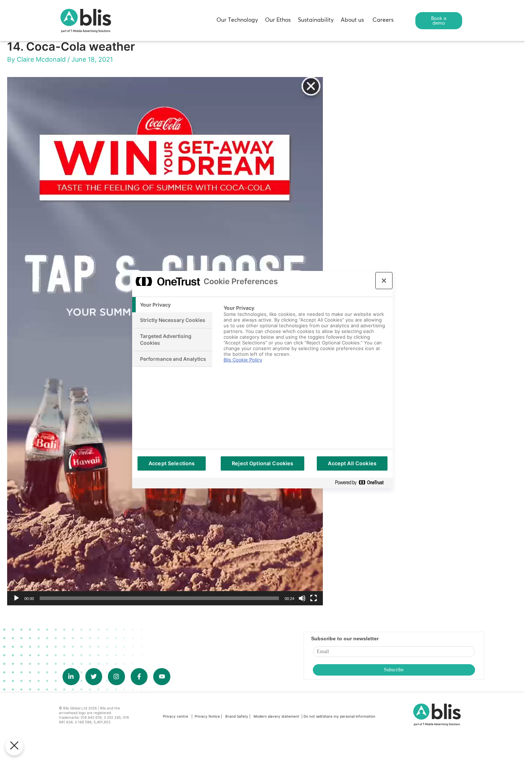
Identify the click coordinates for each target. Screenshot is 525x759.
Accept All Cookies (352, 463)
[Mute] (302, 598)
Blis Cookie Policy (243, 360)
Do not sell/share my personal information (339, 716)
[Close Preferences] (14, 746)
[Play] (16, 598)
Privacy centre (175, 716)
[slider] (159, 598)
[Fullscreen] (313, 598)
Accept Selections (172, 463)
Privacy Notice (207, 716)
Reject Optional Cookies (262, 463)
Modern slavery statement (277, 716)
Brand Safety (237, 716)
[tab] (172, 305)
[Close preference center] (384, 280)
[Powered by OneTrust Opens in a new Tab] (362, 482)
